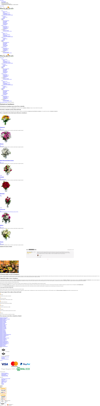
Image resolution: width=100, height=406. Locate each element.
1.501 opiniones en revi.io (70, 249)
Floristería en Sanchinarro (3, 326)
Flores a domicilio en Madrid (3, 102)
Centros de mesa (5, 27)
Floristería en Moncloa (3, 330)
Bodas (2, 25)
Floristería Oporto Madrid (3, 344)
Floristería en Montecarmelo (3, 339)
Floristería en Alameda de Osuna (4, 341)
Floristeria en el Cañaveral (3, 322)
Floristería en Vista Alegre (3, 333)
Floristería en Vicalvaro (3, 345)
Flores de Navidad (5, 23)
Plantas (2, 15)
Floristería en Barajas (2, 323)
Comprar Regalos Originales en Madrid (8, 36)
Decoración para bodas (6, 48)
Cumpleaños (3, 18)
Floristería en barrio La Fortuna (4, 317)
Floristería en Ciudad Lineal (3, 340)
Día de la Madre (5, 21)
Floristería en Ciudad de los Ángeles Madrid (5, 334)
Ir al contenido (2, 0)
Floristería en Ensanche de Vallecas (4, 343)
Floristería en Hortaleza (3, 336)
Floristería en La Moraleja (3, 318)
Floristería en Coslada (2, 319)
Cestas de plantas (5, 38)
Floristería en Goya (2, 329)
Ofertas (2, 19)
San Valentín (4, 24)
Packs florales (5, 50)
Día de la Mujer (5, 43)
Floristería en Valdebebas (3, 338)
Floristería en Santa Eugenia (3, 324)
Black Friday (4, 22)
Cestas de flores (5, 13)
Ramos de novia (5, 26)
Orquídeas (4, 16)
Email (1, 386)
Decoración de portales (6, 30)
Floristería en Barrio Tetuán (3, 320)
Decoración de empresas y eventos (7, 52)
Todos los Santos (5, 45)
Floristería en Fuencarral (3, 332)
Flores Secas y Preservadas (6, 34)
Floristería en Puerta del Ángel (4, 346)
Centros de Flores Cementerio (6, 14)
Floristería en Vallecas (2, 337)
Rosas (4, 12)
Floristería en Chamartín (3, 321)
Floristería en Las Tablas (3, 327)
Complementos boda (5, 28)
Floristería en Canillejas (3, 325)
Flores (2, 10)
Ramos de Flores (5, 11)
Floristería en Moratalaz (3, 331)
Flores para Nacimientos (6, 20)
